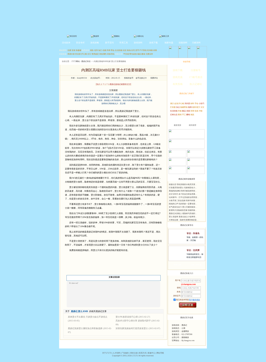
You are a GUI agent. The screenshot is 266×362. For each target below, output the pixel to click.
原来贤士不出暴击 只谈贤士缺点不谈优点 (87, 317)
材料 (192, 103)
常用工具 (123, 43)
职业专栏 (80, 43)
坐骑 (155, 50)
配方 (198, 107)
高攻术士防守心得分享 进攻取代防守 (133, 321)
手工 (184, 114)
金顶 (176, 103)
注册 (69, 50)
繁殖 (180, 114)
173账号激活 (195, 77)
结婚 (104, 50)
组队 (92, 50)
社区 (125, 50)
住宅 (133, 50)
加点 (178, 107)
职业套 (78, 54)
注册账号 (196, 70)
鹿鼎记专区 (86, 61)
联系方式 (142, 353)
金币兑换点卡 (141, 78)
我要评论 (154, 78)
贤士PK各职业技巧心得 (127, 317)
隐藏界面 (184, 107)
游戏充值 (178, 77)
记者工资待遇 (196, 265)
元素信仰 (149, 54)
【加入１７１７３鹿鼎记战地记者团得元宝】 (113, 84)
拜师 (108, 50)
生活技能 (118, 50)
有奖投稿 (178, 84)
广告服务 (125, 353)
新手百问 (109, 43)
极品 (184, 111)
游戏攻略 (94, 43)
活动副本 (66, 43)
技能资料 (183, 43)
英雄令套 (71, 54)
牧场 (129, 50)
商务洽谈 (134, 353)
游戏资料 (138, 43)
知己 (100, 50)
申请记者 (177, 265)
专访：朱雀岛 (193, 233)
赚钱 (188, 114)
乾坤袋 (150, 50)
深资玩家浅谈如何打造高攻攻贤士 (132, 328)
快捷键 (78, 50)
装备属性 (103, 54)
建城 (143, 54)
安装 (73, 50)
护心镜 (84, 54)
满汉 (172, 103)
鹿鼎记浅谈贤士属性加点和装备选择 (85, 328)
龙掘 (188, 111)
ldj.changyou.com (187, 340)
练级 (196, 111)
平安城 (126, 54)
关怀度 (187, 103)
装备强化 (111, 54)
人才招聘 (116, 353)
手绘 (196, 103)
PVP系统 (143, 50)
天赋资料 (196, 43)
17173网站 (75, 61)
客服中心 (151, 353)
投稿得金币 (128, 78)
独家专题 (169, 43)
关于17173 (106, 353)
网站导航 (160, 353)
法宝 (89, 54)
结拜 (96, 50)
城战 (139, 54)
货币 (137, 50)
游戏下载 (153, 43)
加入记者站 (195, 84)
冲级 (200, 111)
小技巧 (201, 103)
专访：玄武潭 (193, 250)
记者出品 (173, 114)
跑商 (190, 107)
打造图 (173, 107)
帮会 (113, 50)
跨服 (180, 111)
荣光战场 (133, 54)
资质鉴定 (95, 54)
